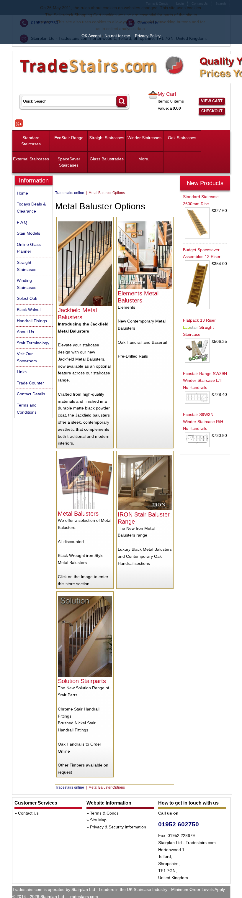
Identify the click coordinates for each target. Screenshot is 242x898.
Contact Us (28, 813)
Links (22, 371)
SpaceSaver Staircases (69, 162)
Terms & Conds (104, 813)
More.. (144, 159)
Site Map (98, 820)
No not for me (117, 35)
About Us (25, 331)
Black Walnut (29, 309)
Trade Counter (30, 383)
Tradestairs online (70, 193)
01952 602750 (178, 824)
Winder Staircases (144, 137)
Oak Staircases (182, 137)
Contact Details (31, 394)
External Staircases (31, 159)
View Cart (212, 101)
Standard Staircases (31, 140)
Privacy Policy (148, 35)
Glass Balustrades (107, 159)
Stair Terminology (33, 343)
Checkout (212, 111)
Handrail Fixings (32, 320)
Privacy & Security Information (118, 827)
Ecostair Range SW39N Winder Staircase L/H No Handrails (205, 380)
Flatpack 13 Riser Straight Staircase (199, 327)
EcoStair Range (69, 137)
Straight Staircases (106, 137)
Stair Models (28, 233)
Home (22, 193)
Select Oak (27, 298)
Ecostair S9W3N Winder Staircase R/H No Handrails (203, 421)
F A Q (22, 222)
